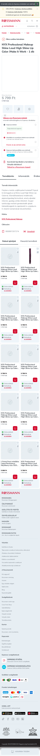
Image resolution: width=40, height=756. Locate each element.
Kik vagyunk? (6, 574)
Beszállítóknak (6, 647)
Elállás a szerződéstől (8, 559)
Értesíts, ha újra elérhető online (15, 145)
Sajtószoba (5, 587)
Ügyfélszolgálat (6, 644)
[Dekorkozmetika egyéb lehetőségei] (22, 33)
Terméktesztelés (6, 620)
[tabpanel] (20, 208)
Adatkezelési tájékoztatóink (10, 556)
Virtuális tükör (6, 617)
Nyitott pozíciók (6, 629)
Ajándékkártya (6, 608)
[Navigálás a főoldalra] (11, 20)
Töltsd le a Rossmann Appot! (18, 167)
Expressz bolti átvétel (15, 12)
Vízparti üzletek (6, 614)
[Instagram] (13, 719)
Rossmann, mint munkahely (10, 632)
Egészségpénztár (7, 611)
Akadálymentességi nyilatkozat (11, 565)
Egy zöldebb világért (8, 583)
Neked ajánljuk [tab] (9, 241)
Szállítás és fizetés (7, 547)
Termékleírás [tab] (8, 176)
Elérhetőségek (6, 641)
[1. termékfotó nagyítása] (20, 73)
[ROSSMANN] (11, 493)
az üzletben (7, 291)
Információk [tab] (23, 176)
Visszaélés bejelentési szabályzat (12, 562)
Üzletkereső (5, 650)
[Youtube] (17, 719)
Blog (3, 590)
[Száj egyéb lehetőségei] (31, 33)
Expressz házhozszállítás (23, 9)
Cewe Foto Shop (7, 605)
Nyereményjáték (6, 593)
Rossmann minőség (8, 577)
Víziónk (4, 580)
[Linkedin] (22, 719)
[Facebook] (8, 719)
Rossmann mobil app (8, 602)
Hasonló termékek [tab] (28, 241)
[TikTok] (3, 719)
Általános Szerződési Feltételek (11, 553)
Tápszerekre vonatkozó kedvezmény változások (16, 550)
